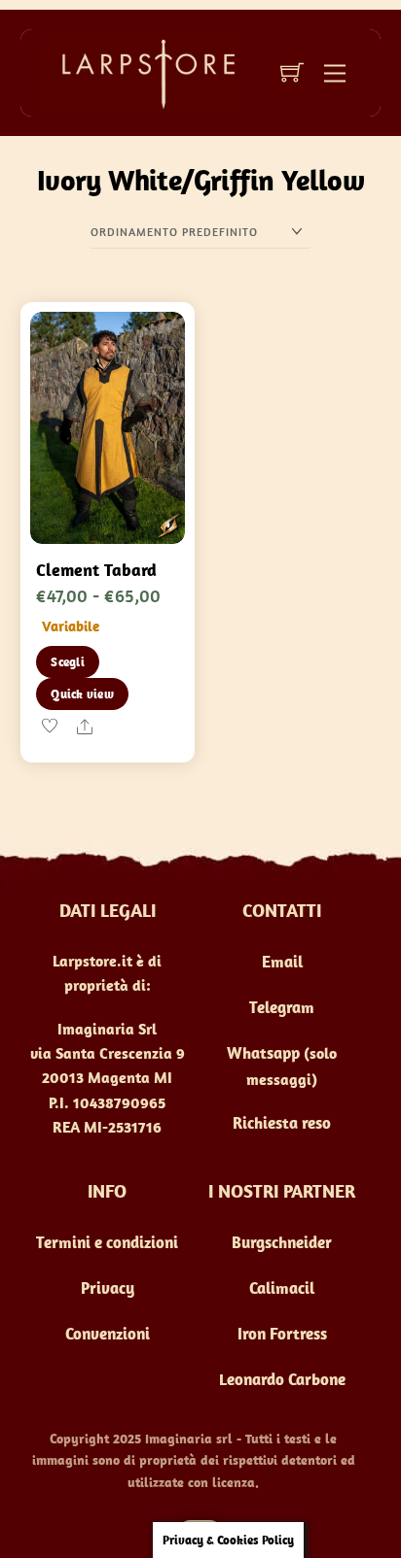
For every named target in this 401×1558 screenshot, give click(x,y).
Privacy (107, 1288)
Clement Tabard (96, 570)
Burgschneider (282, 1242)
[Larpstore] (141, 71)
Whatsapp (263, 1053)
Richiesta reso (282, 1123)
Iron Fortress (282, 1333)
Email (282, 961)
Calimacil (281, 1288)
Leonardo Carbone (282, 1379)
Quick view (82, 694)
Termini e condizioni (107, 1242)
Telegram (281, 1007)
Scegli (68, 662)
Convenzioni (107, 1333)
